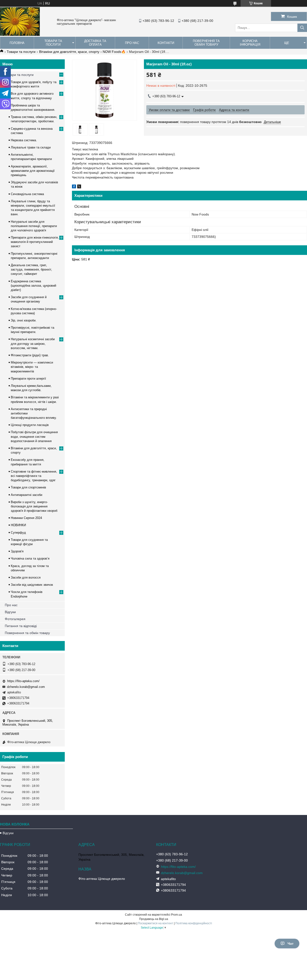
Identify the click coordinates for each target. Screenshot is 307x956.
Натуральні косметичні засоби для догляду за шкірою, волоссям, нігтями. (33, 343)
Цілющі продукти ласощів (30, 425)
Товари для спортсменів (28, 487)
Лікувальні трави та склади (31, 147)
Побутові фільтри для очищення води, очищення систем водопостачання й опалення (34, 436)
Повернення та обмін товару (206, 42)
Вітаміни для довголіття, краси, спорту (69, 52)
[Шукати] (302, 28)
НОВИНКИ (18, 525)
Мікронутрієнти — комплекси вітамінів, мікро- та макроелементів (32, 367)
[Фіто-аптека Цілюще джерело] (20, 35)
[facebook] (74, 187)
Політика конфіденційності (193, 923)
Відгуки (10, 612)
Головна (17, 43)
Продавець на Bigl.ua (153, 919)
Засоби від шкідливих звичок (32, 584)
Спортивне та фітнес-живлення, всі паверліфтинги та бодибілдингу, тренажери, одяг (34, 476)
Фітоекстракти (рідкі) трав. (30, 355)
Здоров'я (17, 551)
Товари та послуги (53, 42)
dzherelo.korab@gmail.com (26, 687)
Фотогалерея (15, 619)
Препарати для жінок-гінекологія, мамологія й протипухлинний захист (35, 242)
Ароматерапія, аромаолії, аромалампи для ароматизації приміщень (33, 171)
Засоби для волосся (26, 577)
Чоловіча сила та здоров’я (30, 558)
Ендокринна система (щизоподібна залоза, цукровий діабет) (33, 285)
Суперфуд (18, 532)
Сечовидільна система (27, 194)
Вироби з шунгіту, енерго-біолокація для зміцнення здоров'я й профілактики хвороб (34, 506)
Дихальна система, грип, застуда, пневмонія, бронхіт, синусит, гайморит (31, 269)
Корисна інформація (250, 42)
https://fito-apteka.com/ (23, 681)
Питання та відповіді (21, 626)
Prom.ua (176, 914)
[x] (79, 187)
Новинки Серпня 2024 (26, 518)
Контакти (166, 43)
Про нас (132, 43)
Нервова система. (24, 140)
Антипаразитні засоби (26, 495)
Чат (291, 943)
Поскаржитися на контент (155, 923)
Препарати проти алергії (28, 378)
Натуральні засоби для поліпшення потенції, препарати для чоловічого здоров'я (34, 226)
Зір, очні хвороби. (23, 320)
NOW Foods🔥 (114, 52)
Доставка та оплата (95, 42)
